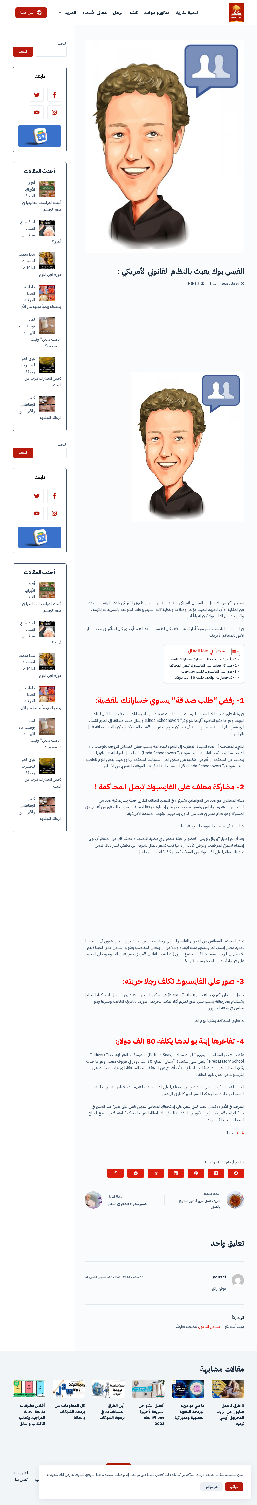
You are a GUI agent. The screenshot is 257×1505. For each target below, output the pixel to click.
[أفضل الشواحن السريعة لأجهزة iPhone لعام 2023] (148, 1389)
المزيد (70, 12)
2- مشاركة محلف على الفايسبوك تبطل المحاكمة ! (202, 665)
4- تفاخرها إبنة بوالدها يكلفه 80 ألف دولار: (206, 677)
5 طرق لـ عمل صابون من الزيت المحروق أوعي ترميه (230, 1415)
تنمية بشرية (187, 12)
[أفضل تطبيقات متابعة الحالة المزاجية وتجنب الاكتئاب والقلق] (29, 1389)
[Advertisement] (164, 331)
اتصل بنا (21, 1480)
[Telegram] (156, 1173)
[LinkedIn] (176, 1173)
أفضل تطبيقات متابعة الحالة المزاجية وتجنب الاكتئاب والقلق (32, 1415)
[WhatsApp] (135, 1173)
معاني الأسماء (94, 12)
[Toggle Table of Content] (233, 651)
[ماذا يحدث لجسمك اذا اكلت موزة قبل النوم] (47, 260)
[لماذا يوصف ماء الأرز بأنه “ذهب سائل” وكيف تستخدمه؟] (47, 325)
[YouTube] (37, 112)
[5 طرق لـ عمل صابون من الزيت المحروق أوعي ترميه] (228, 1389)
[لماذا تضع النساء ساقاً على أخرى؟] (47, 228)
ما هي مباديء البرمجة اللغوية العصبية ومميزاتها (189, 1412)
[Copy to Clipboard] (115, 1173)
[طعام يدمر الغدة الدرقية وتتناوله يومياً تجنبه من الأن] (47, 293)
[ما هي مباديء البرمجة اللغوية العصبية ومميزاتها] (188, 1389)
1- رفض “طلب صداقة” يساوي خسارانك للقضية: (202, 659)
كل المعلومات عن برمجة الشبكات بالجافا (70, 1412)
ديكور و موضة (157, 12)
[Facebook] (236, 1173)
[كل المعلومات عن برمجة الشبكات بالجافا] (69, 1389)
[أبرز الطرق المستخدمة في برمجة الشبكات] (108, 1389)
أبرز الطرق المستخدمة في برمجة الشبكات (112, 1412)
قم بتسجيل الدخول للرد (97, 1277)
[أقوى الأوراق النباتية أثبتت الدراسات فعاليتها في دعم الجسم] (47, 189)
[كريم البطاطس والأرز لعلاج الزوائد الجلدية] (47, 404)
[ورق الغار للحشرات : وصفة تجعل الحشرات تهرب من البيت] (47, 365)
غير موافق (211, 1486)
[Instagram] (54, 112)
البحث (62, 43)
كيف (134, 12)
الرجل (118, 12)
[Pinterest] (196, 1173)
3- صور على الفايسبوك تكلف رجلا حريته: (208, 671)
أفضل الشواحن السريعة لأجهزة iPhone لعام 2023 (151, 1415)
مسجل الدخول (209, 1327)
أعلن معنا (27, 12)
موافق (234, 1486)
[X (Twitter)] (216, 1173)
